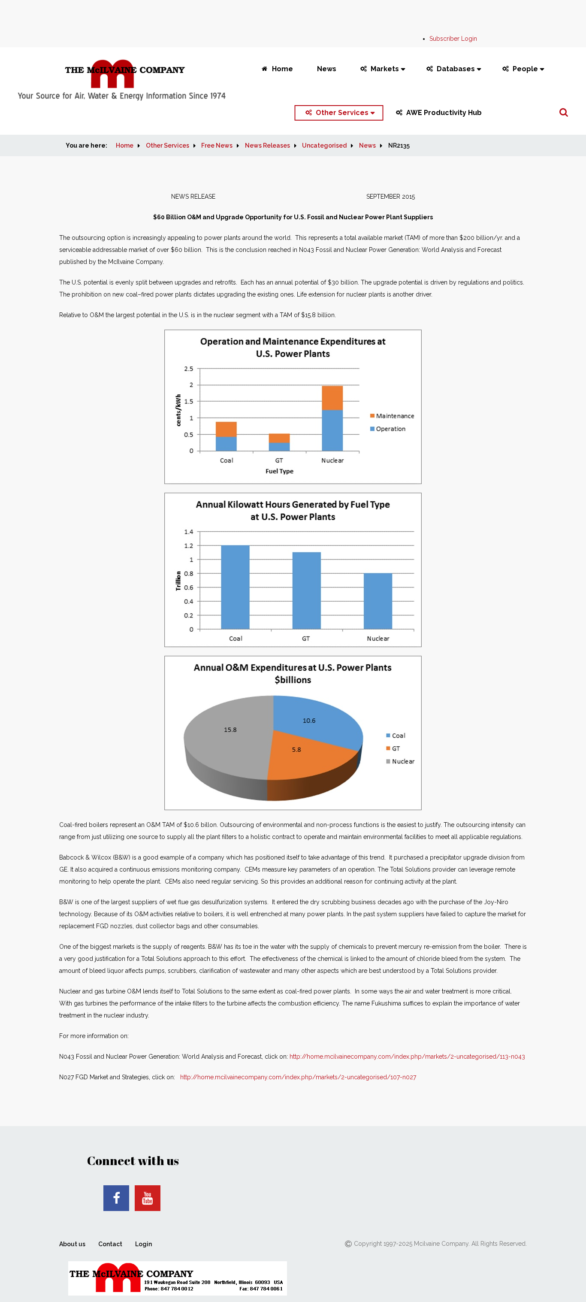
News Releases (267, 145)
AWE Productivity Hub (444, 113)
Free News (217, 145)
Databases (456, 69)
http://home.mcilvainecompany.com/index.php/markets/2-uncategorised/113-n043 (407, 1056)
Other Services (342, 113)
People (525, 69)
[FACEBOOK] (116, 1198)
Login (143, 1244)
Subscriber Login (453, 38)
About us (72, 1244)
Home (282, 69)
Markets (385, 69)
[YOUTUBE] (147, 1198)
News (326, 69)
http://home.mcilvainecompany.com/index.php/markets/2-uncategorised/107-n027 (298, 1077)
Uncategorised (324, 145)
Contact (110, 1244)
